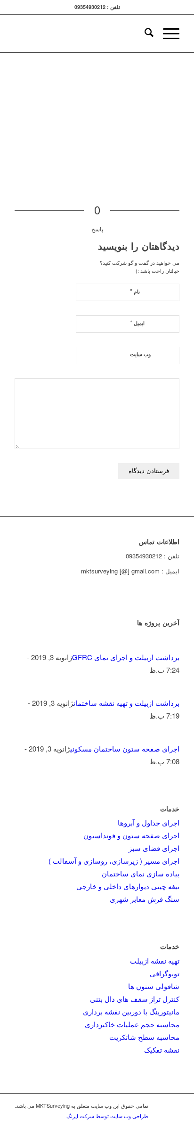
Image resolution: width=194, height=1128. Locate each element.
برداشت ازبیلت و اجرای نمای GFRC (125, 657)
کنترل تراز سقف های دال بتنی (134, 999)
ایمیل (137, 322)
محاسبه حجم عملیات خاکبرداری (132, 1024)
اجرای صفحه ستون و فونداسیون (131, 835)
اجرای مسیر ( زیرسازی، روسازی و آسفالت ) (113, 861)
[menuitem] (144, 33)
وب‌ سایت (140, 354)
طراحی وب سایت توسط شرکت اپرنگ (107, 1116)
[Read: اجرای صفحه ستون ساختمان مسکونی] (170, 736)
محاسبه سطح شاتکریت (144, 1037)
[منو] (166, 33)
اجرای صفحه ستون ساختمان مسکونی (124, 748)
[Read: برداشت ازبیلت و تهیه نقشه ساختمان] (170, 690)
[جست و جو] (144, 33)
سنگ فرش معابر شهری (144, 899)
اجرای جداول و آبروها (148, 822)
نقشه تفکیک (161, 1049)
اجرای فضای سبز (154, 848)
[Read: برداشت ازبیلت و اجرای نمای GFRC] (170, 644)
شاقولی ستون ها (153, 986)
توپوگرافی (164, 973)
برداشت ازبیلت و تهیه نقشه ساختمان (126, 703)
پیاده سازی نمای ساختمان (140, 873)
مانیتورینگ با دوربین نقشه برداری (131, 1011)
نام (135, 290)
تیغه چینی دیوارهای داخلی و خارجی (127, 886)
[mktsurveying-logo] (113, 33)
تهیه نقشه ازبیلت (154, 960)
